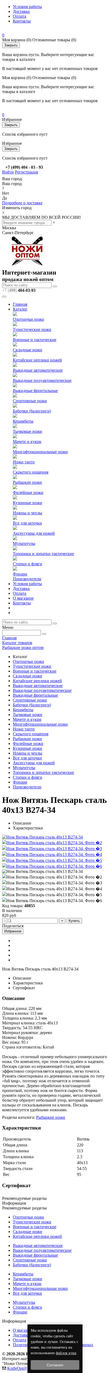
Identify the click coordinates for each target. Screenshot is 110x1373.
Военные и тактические (34, 339)
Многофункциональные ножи (40, 451)
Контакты (22, 21)
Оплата (19, 16)
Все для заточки (27, 523)
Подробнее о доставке (22, 203)
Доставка (21, 11)
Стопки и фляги (27, 564)
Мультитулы (24, 543)
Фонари (20, 574)
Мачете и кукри (27, 441)
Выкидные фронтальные (35, 390)
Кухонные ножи (27, 502)
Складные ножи (27, 350)
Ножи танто (24, 462)
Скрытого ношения (30, 472)
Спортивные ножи (30, 400)
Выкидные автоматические (38, 370)
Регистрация (26, 172)
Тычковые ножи (27, 431)
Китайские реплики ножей (37, 360)
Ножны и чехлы (27, 513)
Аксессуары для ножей (34, 533)
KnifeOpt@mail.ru (23, 1368)
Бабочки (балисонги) (32, 411)
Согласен (55, 1365)
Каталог (20, 309)
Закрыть (11, 45)
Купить (74, 921)
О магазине (23, 598)
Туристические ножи (32, 329)
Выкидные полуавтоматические (42, 380)
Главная (20, 304)
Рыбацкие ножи (27, 482)
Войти (8, 172)
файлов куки (66, 1353)
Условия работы (27, 6)
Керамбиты (23, 421)
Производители (27, 579)
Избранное (12, 931)
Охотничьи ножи (28, 319)
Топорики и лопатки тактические (43, 553)
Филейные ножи (28, 492)
